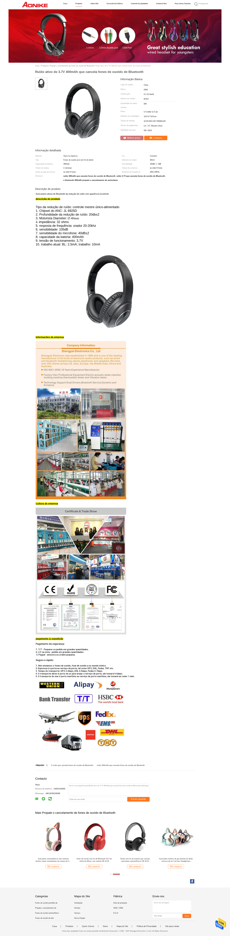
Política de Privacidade (147, 926)
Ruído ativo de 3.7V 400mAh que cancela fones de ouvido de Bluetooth (123, 66)
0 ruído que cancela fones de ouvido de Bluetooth (72, 765)
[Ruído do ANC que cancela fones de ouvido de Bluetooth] (135, 837)
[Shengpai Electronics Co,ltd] (35, 4)
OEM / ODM (118, 908)
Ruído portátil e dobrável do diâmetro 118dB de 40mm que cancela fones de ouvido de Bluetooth (53, 860)
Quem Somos (88, 926)
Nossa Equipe (79, 918)
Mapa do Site (122, 926)
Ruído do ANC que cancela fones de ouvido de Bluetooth (135, 860)
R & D (115, 913)
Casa (65, 4)
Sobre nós (94, 4)
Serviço (77, 913)
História (77, 908)
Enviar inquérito (138, 799)
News (105, 926)
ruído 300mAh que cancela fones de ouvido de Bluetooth (121, 765)
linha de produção (120, 903)
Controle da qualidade (139, 4)
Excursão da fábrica (115, 4)
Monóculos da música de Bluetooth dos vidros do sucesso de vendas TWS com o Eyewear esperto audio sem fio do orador (176, 860)
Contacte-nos (161, 4)
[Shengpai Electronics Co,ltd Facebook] (192, 881)
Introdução (78, 903)
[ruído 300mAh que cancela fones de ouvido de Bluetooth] (94, 837)
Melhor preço (133, 138)
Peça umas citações (183, 4)
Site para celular (172, 926)
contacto (157, 138)
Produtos (78, 4)
